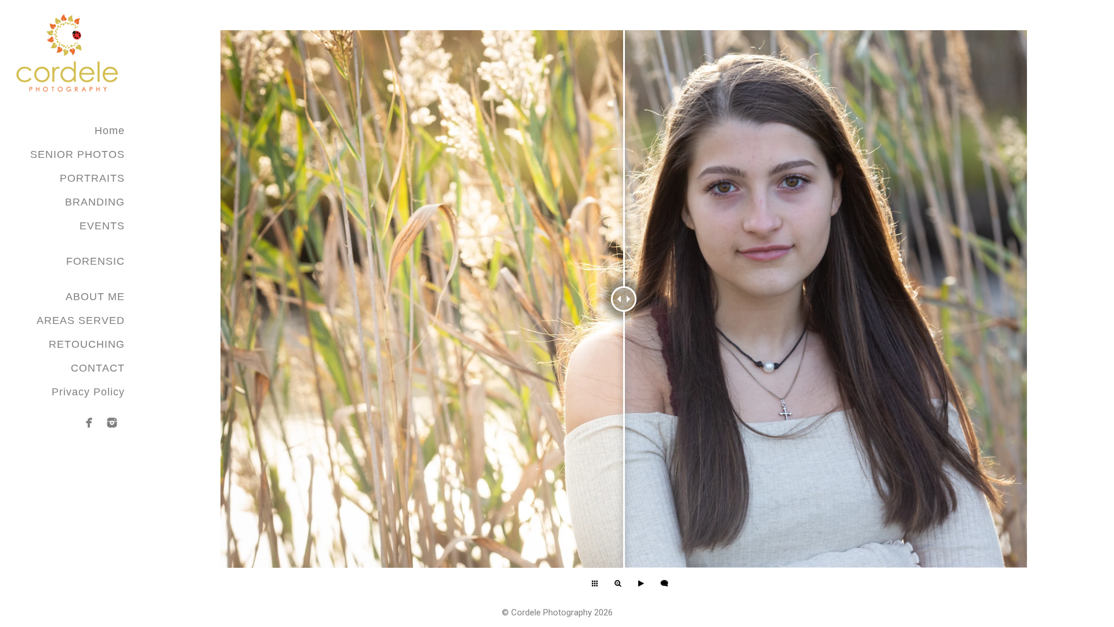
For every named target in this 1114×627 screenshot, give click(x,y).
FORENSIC (95, 261)
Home (110, 130)
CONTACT (98, 368)
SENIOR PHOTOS (77, 154)
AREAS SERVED (81, 320)
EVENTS (102, 226)
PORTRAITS (92, 178)
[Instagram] (112, 423)
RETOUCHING (87, 344)
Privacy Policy (88, 392)
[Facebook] (89, 423)
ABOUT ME (95, 296)
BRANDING (95, 202)
